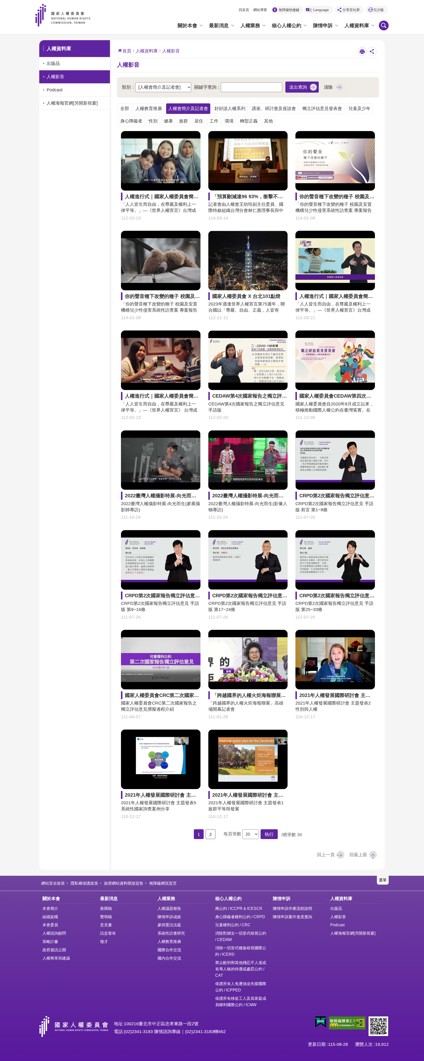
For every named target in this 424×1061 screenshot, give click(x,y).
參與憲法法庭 (169, 925)
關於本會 (187, 25)
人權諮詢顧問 (54, 933)
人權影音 (338, 917)
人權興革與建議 (56, 958)
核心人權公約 (286, 25)
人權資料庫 (356, 25)
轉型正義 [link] (249, 121)
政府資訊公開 (54, 950)
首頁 (126, 51)
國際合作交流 (169, 950)
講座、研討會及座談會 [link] (274, 108)
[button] (302, 87)
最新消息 (219, 25)
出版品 (336, 908)
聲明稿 (106, 917)
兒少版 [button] (378, 10)
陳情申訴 (323, 25)
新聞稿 (106, 908)
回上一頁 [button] (326, 854)
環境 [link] (229, 121)
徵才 (104, 941)
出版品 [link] (53, 63)
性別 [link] (153, 121)
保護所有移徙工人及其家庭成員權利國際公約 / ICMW (240, 1001)
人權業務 (250, 25)
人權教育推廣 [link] (148, 108)
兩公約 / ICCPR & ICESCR (238, 908)
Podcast (337, 925)
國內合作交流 (169, 958)
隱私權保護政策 (84, 883)
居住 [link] (198, 121)
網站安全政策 (53, 883)
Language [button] (321, 10)
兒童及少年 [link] (359, 108)
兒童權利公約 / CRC (233, 925)
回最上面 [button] (358, 854)
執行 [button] (269, 834)
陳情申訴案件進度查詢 (292, 917)
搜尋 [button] (384, 25)
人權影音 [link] (55, 76)
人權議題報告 (169, 908)
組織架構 (50, 917)
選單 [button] (383, 880)
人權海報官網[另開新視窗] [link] (72, 103)
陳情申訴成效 (169, 917)
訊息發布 (108, 933)
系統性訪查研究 (171, 933)
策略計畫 (50, 941)
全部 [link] (124, 108)
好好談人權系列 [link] (229, 108)
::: (34, 3)
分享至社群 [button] (351, 10)
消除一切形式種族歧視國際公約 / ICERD (240, 951)
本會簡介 (50, 908)
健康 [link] (168, 121)
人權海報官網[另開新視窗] (352, 933)
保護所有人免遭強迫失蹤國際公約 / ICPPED (240, 986)
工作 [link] (214, 121)
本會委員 (50, 925)
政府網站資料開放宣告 (123, 883)
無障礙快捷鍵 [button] (289, 10)
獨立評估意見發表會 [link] (322, 108)
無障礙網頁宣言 (163, 883)
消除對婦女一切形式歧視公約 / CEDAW (240, 936)
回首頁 (244, 10)
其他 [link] (268, 121)
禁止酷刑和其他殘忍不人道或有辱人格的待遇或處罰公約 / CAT (240, 968)
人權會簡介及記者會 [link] (188, 108)
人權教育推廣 (169, 941)
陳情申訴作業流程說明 (292, 908)
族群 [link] (183, 121)
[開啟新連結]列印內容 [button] (362, 51)
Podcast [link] (55, 89)
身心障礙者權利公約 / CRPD (240, 917)
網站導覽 (260, 10)
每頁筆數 (232, 833)
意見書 (106, 925)
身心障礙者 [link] (131, 121)
